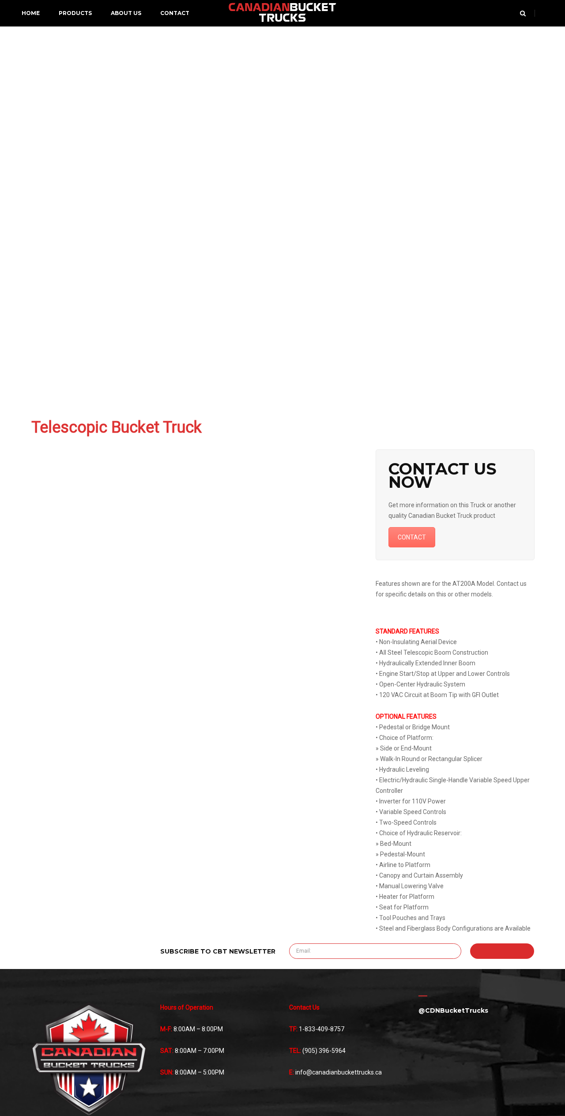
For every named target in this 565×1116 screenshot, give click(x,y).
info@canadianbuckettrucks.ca (338, 1072)
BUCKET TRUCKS (282, 13)
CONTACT (412, 537)
